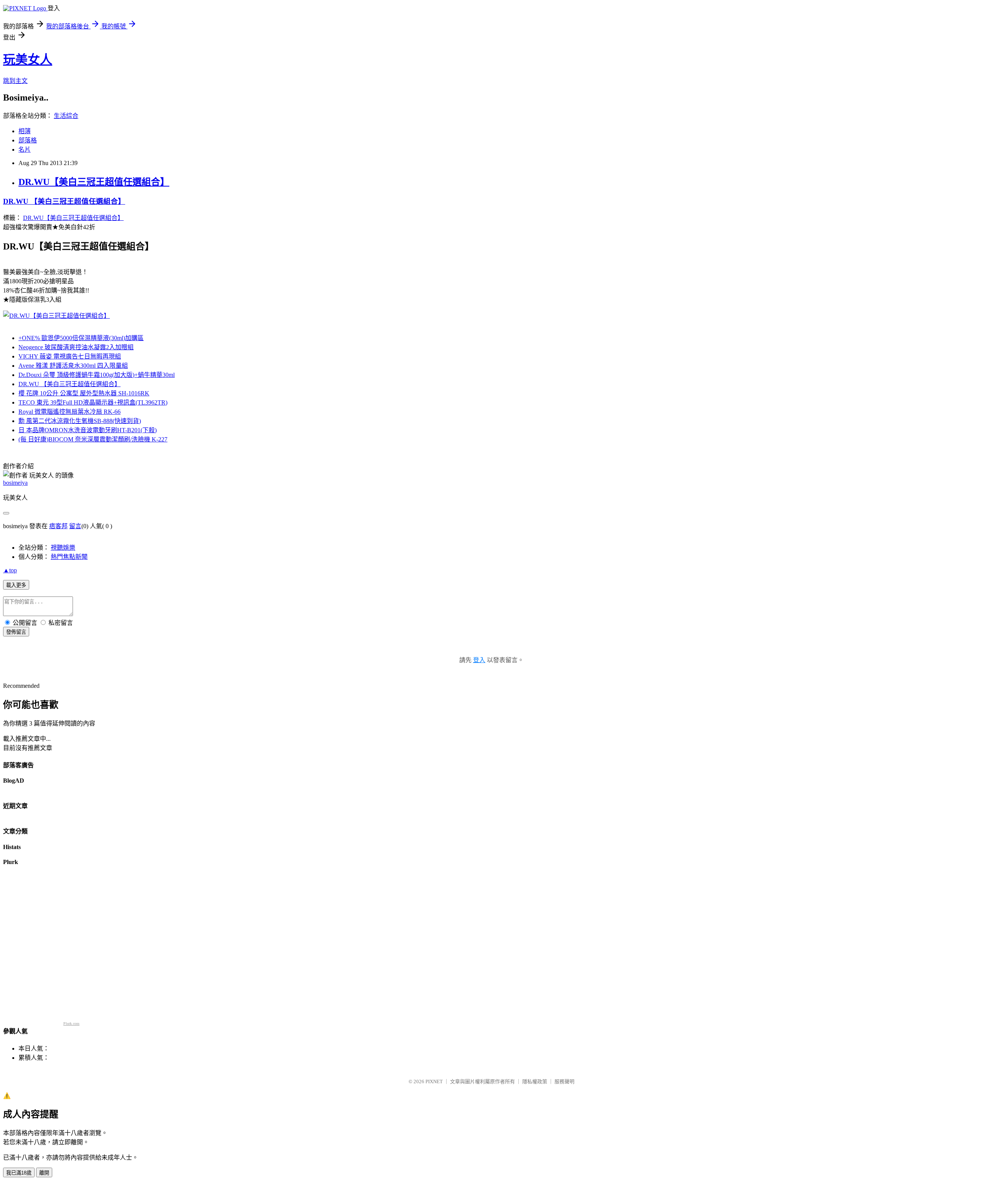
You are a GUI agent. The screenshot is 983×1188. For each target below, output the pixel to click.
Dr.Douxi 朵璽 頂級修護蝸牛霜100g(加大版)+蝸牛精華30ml (96, 375)
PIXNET (434, 1081)
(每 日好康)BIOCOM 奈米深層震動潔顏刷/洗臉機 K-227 (92, 439)
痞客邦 (58, 526)
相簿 (24, 131)
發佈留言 (16, 632)
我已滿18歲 (18, 1173)
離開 (44, 1173)
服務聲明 (564, 1081)
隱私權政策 (534, 1081)
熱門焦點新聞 (69, 557)
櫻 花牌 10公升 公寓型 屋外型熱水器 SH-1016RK (83, 393)
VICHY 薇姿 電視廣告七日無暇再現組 (69, 356)
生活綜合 (66, 115)
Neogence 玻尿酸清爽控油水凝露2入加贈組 (76, 347)
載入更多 (16, 585)
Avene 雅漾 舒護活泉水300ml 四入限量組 (73, 365)
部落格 (27, 140)
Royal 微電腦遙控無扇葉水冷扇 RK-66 (69, 411)
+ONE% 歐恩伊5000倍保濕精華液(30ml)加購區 (81, 338)
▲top (10, 570)
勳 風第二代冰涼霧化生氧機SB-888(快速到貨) (79, 421)
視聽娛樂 (63, 547)
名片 (24, 149)
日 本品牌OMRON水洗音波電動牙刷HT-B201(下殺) (87, 430)
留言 (75, 526)
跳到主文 (15, 81)
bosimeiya (15, 482)
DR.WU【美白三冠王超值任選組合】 (93, 182)
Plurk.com (71, 1023)
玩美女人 (27, 59)
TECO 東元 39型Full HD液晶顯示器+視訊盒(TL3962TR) (92, 402)
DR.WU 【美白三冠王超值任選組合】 (64, 201)
